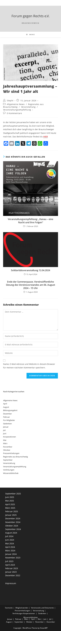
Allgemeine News (16, 104)
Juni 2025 (9, 497)
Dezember (7, 413)
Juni (4, 433)
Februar (6, 417)
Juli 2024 (9, 536)
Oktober (6, 450)
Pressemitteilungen (11, 453)
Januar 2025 (11, 515)
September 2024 (13, 529)
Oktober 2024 (11, 525)
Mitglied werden (21, 608)
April (5, 403)
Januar (6, 427)
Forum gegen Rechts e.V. (30, 16)
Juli (4, 430)
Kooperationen (9, 436)
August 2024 (11, 532)
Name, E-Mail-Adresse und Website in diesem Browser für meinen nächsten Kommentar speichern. (29, 366)
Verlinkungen (8, 470)
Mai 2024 (9, 543)
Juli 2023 (9, 561)
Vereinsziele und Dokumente (42, 608)
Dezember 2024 (12, 518)
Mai (4, 440)
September (7, 460)
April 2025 (10, 504)
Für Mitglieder (9, 420)
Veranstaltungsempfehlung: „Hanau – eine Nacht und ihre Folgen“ (30, 221)
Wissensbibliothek (10, 473)
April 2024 (10, 547)
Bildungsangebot (10, 410)
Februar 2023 (11, 568)
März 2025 (10, 508)
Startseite (9, 608)
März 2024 (10, 550)
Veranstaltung (28, 107)
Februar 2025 (11, 511)
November (7, 446)
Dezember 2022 (12, 575)
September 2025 (13, 493)
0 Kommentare (14, 113)
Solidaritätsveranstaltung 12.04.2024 (30, 270)
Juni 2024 (9, 539)
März (5, 443)
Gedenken (7, 423)
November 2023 (12, 557)
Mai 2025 (9, 500)
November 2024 (12, 522)
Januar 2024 (11, 554)
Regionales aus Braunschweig (15, 456)
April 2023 (10, 564)
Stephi (10, 100)
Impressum (10, 583)
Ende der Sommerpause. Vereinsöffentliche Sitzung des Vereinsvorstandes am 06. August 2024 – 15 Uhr (30, 285)
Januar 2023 (11, 572)
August (6, 407)
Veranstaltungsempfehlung (17, 109)
